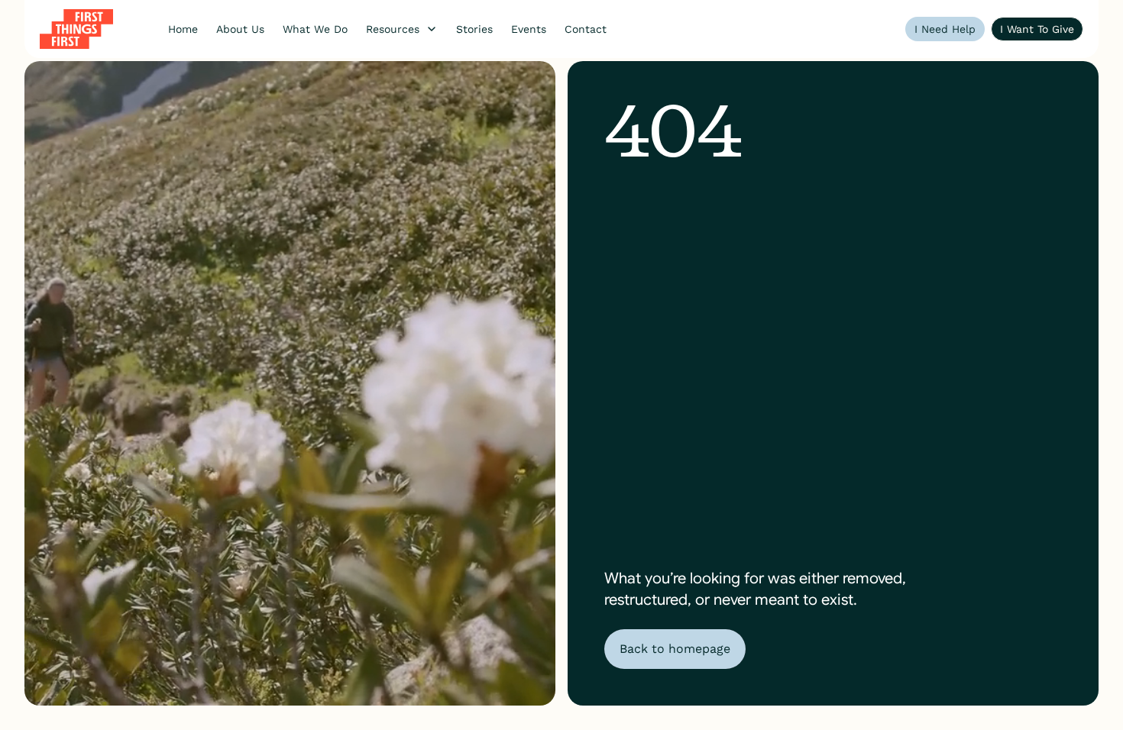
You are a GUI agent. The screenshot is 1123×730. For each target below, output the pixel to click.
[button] (402, 29)
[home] (76, 29)
